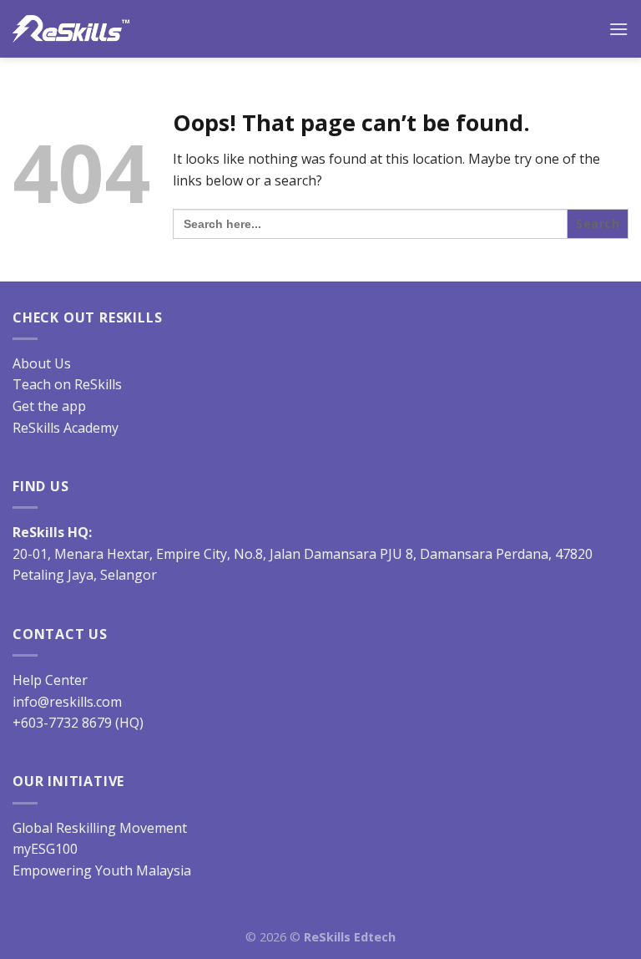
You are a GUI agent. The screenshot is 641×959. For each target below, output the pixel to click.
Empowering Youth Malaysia (102, 870)
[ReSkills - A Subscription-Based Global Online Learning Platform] (71, 29)
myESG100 (45, 849)
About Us (42, 363)
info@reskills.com (67, 702)
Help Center (50, 680)
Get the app (49, 406)
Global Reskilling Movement (100, 828)
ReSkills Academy (66, 428)
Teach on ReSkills (67, 384)
